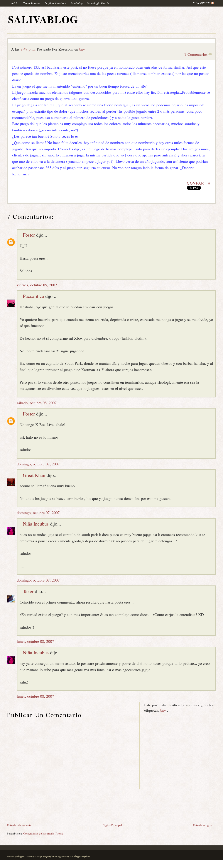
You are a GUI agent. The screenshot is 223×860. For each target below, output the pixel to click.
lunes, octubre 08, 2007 (35, 641)
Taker (28, 591)
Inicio (14, 3)
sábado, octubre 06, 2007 (37, 402)
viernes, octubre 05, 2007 (37, 284)
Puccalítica (33, 296)
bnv (82, 49)
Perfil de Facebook (56, 3)
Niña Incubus (36, 524)
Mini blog (77, 3)
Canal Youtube (31, 3)
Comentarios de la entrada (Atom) (43, 833)
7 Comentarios (196, 54)
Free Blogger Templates (79, 856)
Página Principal (112, 825)
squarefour (50, 856)
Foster (29, 235)
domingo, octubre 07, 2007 (38, 463)
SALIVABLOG (43, 19)
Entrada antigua (202, 825)
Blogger (20, 856)
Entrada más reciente (19, 825)
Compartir (199, 183)
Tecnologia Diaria (98, 3)
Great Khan (34, 475)
